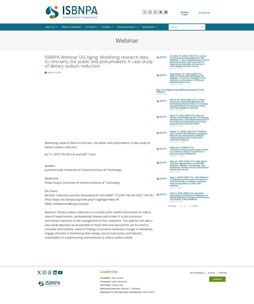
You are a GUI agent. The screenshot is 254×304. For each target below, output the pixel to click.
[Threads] (155, 12)
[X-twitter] (145, 12)
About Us (50, 27)
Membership (148, 27)
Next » (195, 206)
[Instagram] (150, 12)
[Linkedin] (160, 12)
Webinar (127, 40)
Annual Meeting (197, 273)
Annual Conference (71, 27)
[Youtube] (166, 12)
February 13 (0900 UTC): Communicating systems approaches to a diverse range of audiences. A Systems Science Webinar (189, 150)
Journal (106, 27)
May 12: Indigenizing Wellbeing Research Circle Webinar (180, 90)
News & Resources (126, 27)
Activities (90, 27)
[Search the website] (187, 26)
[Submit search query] (202, 27)
